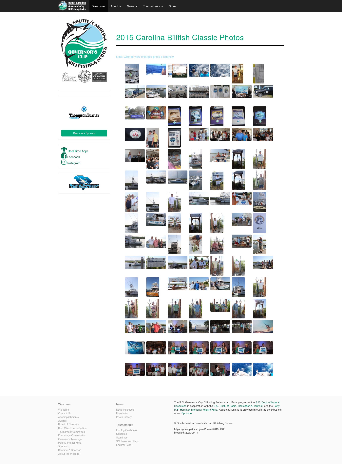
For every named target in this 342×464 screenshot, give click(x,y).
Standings (122, 437)
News (131, 6)
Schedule (121, 434)
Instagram (73, 163)
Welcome (98, 6)
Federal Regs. (124, 445)
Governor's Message (70, 439)
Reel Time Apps (77, 151)
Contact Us (64, 413)
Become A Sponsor (69, 450)
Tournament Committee (71, 432)
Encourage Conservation (72, 435)
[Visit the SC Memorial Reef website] (84, 182)
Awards (62, 420)
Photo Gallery (124, 417)
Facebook (73, 157)
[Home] (72, 6)
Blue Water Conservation (72, 428)
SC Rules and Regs (127, 441)
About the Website (68, 453)
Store (172, 6)
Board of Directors (68, 424)
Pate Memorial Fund (69, 442)
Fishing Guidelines (126, 430)
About (115, 6)
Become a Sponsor (84, 133)
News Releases (125, 409)
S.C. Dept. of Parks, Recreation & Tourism (238, 406)
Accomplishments (68, 417)
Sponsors (63, 446)
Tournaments (152, 6)
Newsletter (122, 413)
